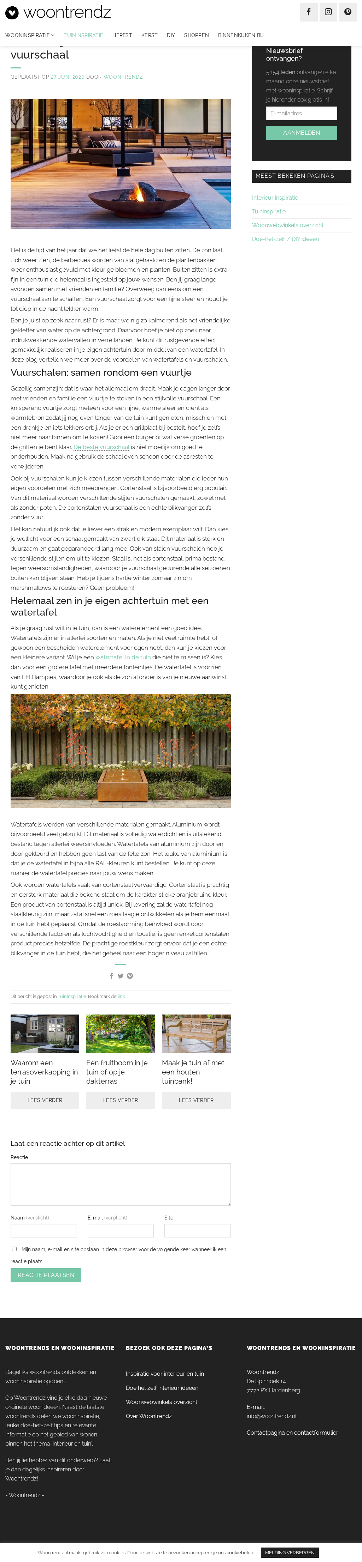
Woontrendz (123, 77)
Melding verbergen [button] (290, 1552)
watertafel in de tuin (123, 657)
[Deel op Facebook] (112, 976)
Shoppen (196, 35)
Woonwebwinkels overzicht (287, 225)
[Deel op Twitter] (121, 976)
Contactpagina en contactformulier (292, 1432)
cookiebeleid (241, 1552)
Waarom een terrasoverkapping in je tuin (44, 1072)
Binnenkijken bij (241, 35)
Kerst (149, 35)
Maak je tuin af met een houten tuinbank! (193, 1072)
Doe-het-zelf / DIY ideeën (285, 239)
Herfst (122, 35)
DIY (171, 35)
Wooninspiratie (27, 35)
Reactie (19, 1157)
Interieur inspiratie (275, 197)
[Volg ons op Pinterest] (348, 12)
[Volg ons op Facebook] (309, 12)
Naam (18, 1218)
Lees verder (45, 1100)
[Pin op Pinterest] (130, 976)
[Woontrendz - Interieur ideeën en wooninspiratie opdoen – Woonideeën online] (79, 12)
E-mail (96, 1218)
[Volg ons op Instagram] (328, 12)
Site (168, 1218)
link (121, 996)
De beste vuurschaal (101, 446)
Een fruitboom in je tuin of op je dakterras (117, 1072)
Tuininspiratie (83, 35)
